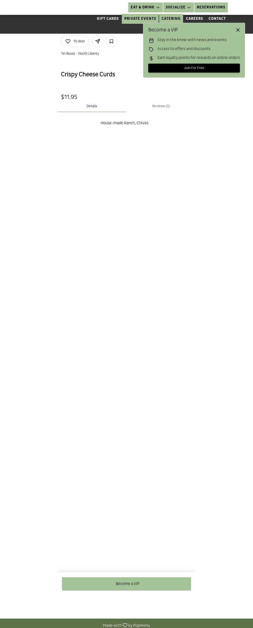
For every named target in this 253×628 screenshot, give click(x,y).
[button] (145, 7)
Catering (171, 18)
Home (85, 7)
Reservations (211, 7)
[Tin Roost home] (26, 7)
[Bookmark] (111, 41)
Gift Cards (108, 18)
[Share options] (97, 41)
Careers (194, 18)
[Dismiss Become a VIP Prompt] (238, 30)
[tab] (91, 106)
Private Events (140, 18)
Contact (217, 18)
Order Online (111, 7)
